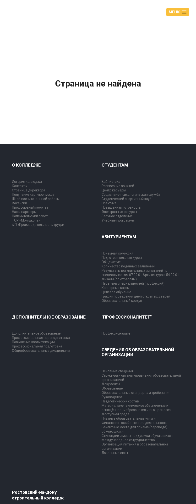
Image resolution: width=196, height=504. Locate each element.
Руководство (112, 397)
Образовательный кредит (122, 301)
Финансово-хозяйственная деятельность (134, 423)
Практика (109, 203)
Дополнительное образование (36, 333)
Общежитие (111, 262)
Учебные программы (118, 220)
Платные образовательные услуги (129, 418)
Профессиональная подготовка (37, 346)
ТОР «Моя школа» (26, 220)
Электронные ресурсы (119, 212)
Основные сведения (118, 371)
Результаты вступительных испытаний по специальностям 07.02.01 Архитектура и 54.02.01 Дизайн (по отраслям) (140, 275)
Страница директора (28, 190)
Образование (112, 388)
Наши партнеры (24, 212)
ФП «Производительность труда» (38, 225)
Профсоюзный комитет (30, 207)
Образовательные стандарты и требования (136, 393)
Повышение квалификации (33, 342)
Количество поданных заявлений (128, 266)
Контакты (19, 186)
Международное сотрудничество (128, 440)
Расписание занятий (118, 186)
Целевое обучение (116, 292)
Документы (111, 384)
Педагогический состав (120, 401)
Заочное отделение (117, 216)
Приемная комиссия (117, 253)
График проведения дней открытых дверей (136, 296)
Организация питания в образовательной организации (135, 446)
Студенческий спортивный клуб (127, 199)
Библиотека (111, 182)
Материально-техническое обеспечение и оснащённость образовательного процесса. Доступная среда (136, 410)
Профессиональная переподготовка (41, 338)
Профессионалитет (117, 333)
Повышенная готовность (121, 207)
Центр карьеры (114, 190)
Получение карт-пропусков (33, 194)
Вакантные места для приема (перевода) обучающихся (134, 429)
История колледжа (27, 182)
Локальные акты (115, 453)
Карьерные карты (116, 288)
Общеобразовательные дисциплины (41, 350)
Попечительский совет (30, 216)
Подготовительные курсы (122, 258)
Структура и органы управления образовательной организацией (141, 378)
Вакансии (19, 203)
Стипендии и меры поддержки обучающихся (137, 436)
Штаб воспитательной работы (36, 199)
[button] (177, 12)
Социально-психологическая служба (131, 194)
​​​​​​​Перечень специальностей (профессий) (133, 283)
